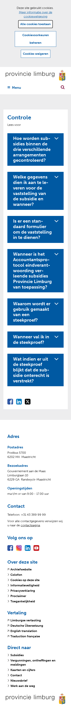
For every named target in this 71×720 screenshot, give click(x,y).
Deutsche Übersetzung (26, 626)
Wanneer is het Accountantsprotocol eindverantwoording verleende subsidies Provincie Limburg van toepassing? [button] (32, 270)
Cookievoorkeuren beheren (35, 38)
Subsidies (17, 655)
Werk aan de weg (22, 686)
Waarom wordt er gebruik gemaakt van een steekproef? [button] (31, 312)
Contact (16, 675)
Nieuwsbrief (18, 680)
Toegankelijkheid (22, 601)
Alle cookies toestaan (35, 24)
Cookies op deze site (25, 580)
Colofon (16, 574)
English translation (23, 631)
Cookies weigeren (35, 54)
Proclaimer (18, 596)
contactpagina (30, 525)
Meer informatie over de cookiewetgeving (35, 14)
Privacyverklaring (22, 590)
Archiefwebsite (21, 569)
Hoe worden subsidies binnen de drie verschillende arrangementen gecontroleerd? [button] (32, 149)
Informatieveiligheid (24, 585)
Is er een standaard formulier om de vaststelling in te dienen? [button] (32, 229)
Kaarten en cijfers (22, 670)
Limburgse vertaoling (25, 620)
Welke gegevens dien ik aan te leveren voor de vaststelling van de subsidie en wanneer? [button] (30, 190)
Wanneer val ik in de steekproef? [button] (31, 339)
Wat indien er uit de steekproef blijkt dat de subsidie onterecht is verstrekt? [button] (31, 370)
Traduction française (25, 636)
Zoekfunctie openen (63, 87)
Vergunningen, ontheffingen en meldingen (32, 662)
